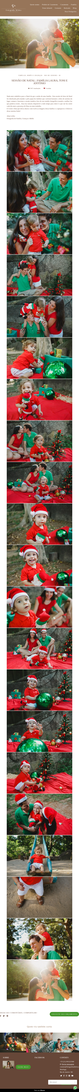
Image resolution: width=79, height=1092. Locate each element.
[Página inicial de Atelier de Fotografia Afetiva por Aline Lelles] (13, 8)
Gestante (58, 8)
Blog (74, 8)
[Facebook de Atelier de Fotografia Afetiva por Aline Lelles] (63, 1076)
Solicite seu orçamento (64, 1014)
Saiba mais (23, 1067)
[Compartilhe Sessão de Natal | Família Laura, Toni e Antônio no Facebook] (0, 1016)
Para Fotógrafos (70, 11)
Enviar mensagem (68, 1064)
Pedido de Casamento (50, 4)
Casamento (64, 4)
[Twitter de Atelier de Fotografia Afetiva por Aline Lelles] (61, 1076)
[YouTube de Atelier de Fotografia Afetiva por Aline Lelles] (72, 1076)
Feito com (39, 1090)
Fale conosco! (53, 1082)
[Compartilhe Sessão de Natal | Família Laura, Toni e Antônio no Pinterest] (7, 1016)
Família (73, 4)
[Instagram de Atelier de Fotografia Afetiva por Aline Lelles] (66, 1076)
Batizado (67, 8)
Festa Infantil (47, 8)
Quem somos (34, 4)
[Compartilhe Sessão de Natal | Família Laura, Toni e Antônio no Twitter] (4, 1016)
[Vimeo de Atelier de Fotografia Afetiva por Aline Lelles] (69, 1076)
